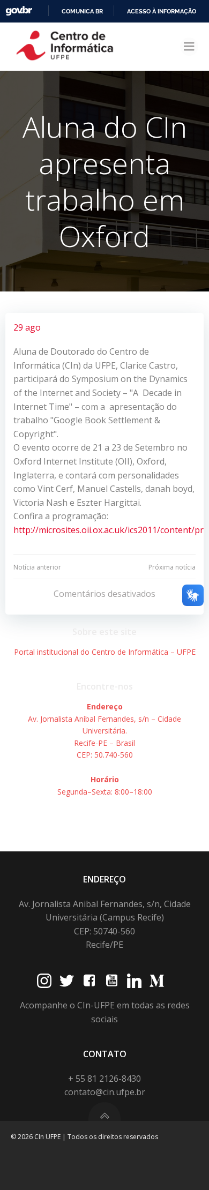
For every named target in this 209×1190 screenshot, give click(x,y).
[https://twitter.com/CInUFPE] (66, 981)
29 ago (27, 327)
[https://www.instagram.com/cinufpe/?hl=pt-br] (44, 981)
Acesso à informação (161, 11)
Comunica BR (82, 11)
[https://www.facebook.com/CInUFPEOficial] (89, 981)
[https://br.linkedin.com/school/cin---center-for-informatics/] (134, 981)
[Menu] (189, 47)
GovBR (18, 11)
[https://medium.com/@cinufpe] (157, 981)
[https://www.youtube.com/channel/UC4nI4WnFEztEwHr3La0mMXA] (111, 981)
